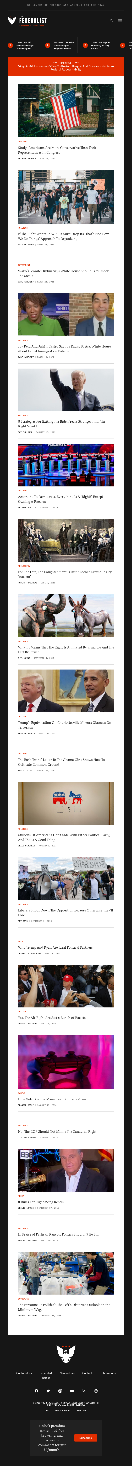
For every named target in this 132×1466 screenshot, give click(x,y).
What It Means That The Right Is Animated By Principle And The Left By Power (66, 649)
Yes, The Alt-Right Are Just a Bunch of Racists (52, 1018)
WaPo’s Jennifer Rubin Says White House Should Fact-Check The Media (63, 273)
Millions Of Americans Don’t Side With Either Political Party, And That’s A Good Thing (64, 837)
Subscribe (85, 1437)
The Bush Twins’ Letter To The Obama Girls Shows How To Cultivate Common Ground (61, 762)
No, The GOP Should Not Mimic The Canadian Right (57, 1131)
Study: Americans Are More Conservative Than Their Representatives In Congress (57, 150)
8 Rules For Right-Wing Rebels (41, 1202)
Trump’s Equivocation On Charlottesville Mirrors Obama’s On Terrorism (64, 725)
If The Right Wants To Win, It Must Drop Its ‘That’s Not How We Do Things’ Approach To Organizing (63, 236)
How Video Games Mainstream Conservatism (52, 1099)
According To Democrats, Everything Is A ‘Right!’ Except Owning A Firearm (60, 499)
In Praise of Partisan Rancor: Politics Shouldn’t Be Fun (58, 1234)
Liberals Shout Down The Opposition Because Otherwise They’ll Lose (65, 912)
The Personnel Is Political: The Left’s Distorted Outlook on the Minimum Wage (64, 1307)
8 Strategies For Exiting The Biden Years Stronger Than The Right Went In (61, 423)
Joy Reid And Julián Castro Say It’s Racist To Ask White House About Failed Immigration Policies (64, 348)
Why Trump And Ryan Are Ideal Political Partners (55, 947)
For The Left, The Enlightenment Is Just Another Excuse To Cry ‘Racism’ (65, 574)
